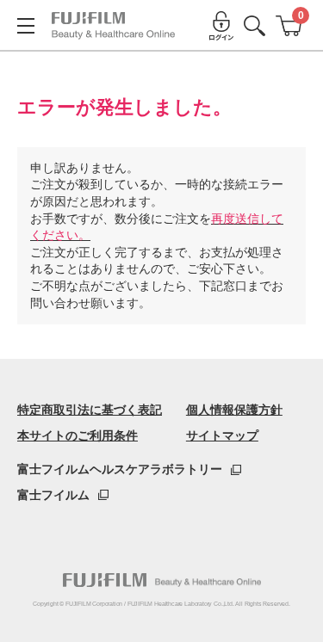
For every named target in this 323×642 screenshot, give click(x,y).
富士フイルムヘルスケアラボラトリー (119, 469)
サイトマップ (222, 435)
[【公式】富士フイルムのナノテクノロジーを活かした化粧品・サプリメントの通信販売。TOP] (162, 580)
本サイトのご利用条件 (77, 435)
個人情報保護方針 (234, 410)
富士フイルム (53, 495)
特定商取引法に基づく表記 (89, 410)
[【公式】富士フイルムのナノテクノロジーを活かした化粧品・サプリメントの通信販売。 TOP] (113, 26)
